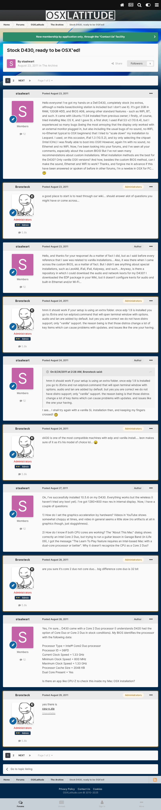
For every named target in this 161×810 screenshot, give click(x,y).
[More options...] (151, 93)
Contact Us (84, 789)
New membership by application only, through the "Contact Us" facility (80, 36)
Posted (55, 93)
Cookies (97, 789)
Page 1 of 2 (44, 80)
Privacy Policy (67, 789)
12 (24, 133)
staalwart (28, 61)
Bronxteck (22, 186)
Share (118, 63)
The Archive (50, 65)
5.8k (24, 232)
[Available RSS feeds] (155, 779)
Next (21, 80)
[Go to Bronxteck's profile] (22, 205)
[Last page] (30, 80)
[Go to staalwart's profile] (11, 63)
